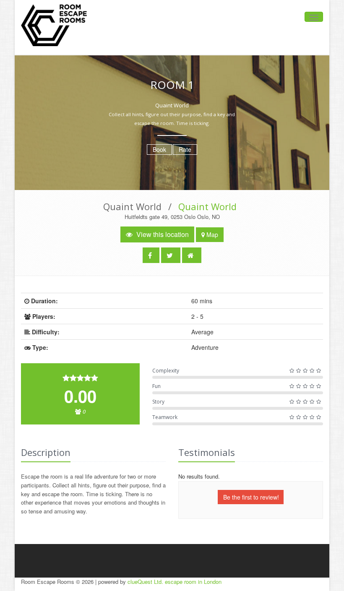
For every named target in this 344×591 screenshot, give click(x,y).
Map (211, 234)
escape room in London (193, 582)
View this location (162, 234)
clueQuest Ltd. (145, 582)
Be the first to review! (251, 497)
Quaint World (207, 206)
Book (159, 149)
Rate (185, 149)
